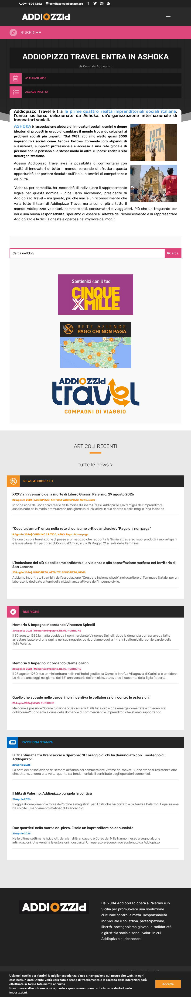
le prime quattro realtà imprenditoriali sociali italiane (120, 111)
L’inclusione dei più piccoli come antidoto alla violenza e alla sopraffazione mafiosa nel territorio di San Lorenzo (94, 565)
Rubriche (30, 32)
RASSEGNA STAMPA (37, 742)
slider (91, 500)
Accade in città (36, 91)
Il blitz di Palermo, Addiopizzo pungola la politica (52, 793)
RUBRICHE (31, 612)
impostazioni (18, 992)
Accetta (168, 984)
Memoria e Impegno (46, 630)
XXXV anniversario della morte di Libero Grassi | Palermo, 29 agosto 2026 (73, 494)
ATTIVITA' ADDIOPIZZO (65, 500)
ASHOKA (22, 126)
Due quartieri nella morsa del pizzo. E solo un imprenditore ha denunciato (72, 828)
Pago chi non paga (77, 534)
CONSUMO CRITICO (44, 534)
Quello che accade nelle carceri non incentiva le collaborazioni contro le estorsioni (81, 697)
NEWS (83, 500)
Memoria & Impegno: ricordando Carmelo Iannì (50, 663)
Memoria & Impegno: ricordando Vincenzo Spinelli (53, 625)
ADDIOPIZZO (42, 500)
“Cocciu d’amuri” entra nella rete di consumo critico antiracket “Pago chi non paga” (81, 528)
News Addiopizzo (38, 481)
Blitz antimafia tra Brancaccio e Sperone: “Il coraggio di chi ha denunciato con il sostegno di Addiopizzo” (88, 757)
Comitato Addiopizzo (97, 66)
